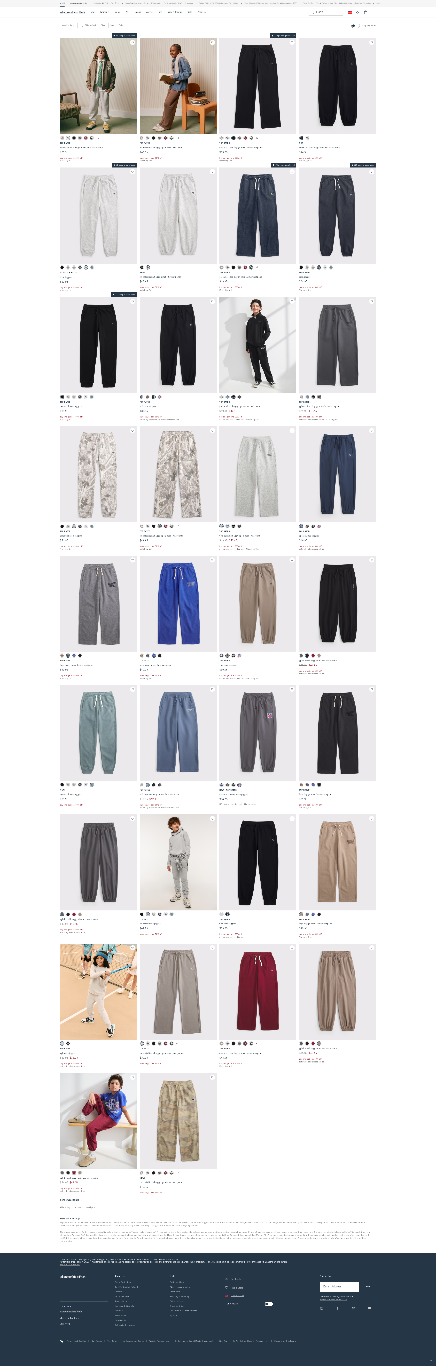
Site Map (223, 1341)
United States (237, 1296)
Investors (119, 1311)
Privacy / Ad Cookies (76, 1341)
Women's (104, 12)
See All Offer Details (70, 1265)
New (92, 12)
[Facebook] (337, 1308)
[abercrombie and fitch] (72, 12)
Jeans (138, 12)
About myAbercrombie (180, 1287)
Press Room (120, 1316)
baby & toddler (175, 12)
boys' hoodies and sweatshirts (327, 1235)
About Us (202, 12)
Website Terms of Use (159, 1341)
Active (149, 12)
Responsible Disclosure (285, 1341)
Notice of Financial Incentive (333, 1300)
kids (160, 12)
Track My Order (177, 1306)
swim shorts (328, 1238)
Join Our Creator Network (126, 1287)
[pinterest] (353, 1308)
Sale (190, 12)
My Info (173, 1316)
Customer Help (177, 1282)
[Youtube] (369, 1308)
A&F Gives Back (122, 1296)
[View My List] (357, 12)
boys (69, 1207)
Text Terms (112, 1341)
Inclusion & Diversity (124, 1306)
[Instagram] (321, 1308)
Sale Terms (97, 1341)
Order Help (175, 1292)
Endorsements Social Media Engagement (194, 1341)
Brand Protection (123, 1282)
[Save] (132, 42)
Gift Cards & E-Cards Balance (183, 1311)
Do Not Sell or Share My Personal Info (251, 1341)
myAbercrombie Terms (133, 1341)
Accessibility (121, 1301)
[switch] (226, 1303)
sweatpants (91, 1207)
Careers (118, 1292)
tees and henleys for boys (111, 1238)
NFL (128, 12)
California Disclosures (125, 1325)
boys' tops (360, 1235)
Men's (117, 12)
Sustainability (121, 1320)
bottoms (78, 1207)
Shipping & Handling (179, 1296)
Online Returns (176, 1301)
